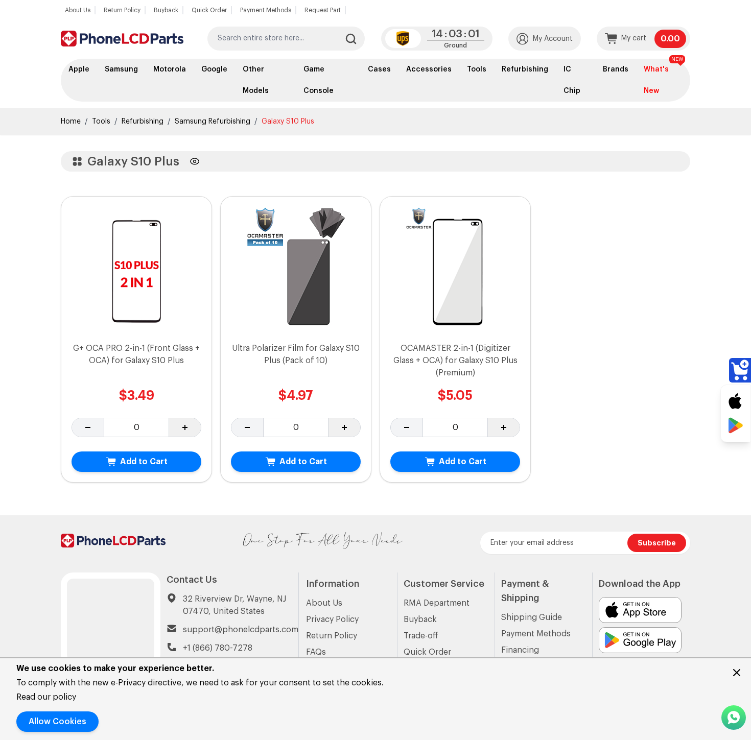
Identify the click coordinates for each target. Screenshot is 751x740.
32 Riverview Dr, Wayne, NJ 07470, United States (234, 605)
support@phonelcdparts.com (240, 630)
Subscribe (657, 542)
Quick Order (209, 10)
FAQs (316, 652)
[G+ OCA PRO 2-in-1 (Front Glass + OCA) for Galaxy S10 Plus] (136, 269)
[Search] (351, 39)
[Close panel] (736, 672)
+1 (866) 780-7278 (217, 648)
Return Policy (122, 10)
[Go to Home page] (122, 38)
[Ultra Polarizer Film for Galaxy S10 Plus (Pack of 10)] (296, 269)
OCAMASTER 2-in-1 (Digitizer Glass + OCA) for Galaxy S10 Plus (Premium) (455, 360)
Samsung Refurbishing (212, 121)
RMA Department (437, 603)
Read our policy (46, 697)
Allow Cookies (57, 722)
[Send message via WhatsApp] (733, 717)
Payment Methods (265, 10)
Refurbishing (142, 121)
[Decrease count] (88, 427)
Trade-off (421, 636)
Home (71, 121)
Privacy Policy (332, 619)
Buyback (166, 10)
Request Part (322, 10)
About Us (77, 10)
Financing (520, 650)
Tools (101, 121)
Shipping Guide (531, 617)
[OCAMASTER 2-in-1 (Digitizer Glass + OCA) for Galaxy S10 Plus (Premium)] (455, 269)
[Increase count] (185, 427)
